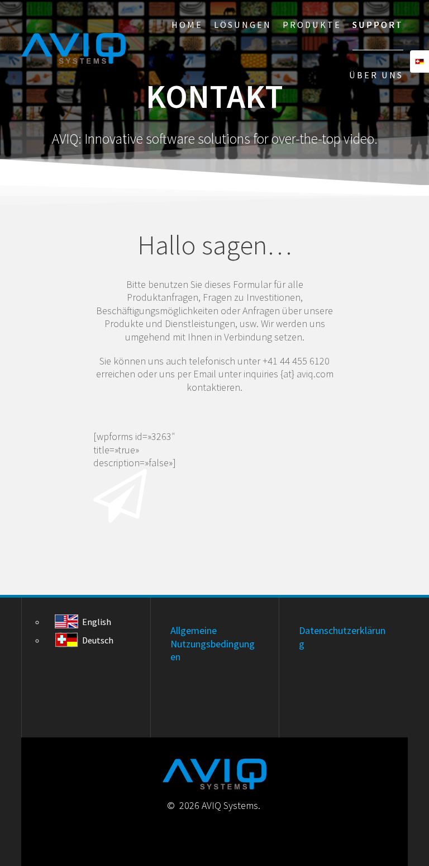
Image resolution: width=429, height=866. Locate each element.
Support (377, 24)
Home (187, 24)
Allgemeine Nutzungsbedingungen (212, 643)
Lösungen (242, 24)
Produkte (312, 24)
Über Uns (376, 75)
